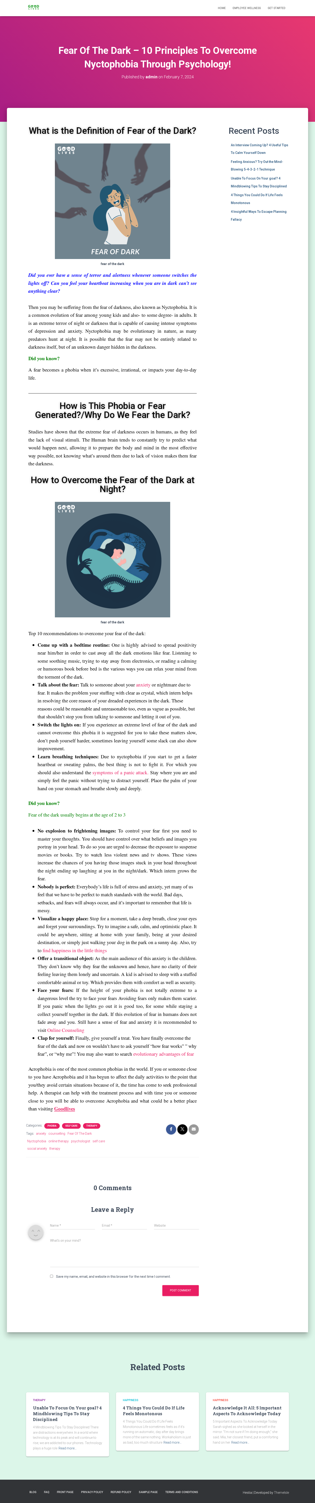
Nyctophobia (36, 1141)
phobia (52, 1126)
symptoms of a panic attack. (120, 772)
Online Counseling (65, 1030)
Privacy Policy (92, 1492)
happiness (130, 1400)
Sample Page (148, 1492)
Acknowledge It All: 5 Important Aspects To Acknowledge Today (247, 1410)
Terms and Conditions (181, 1492)
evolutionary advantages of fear (163, 1053)
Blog (33, 1492)
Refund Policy (121, 1492)
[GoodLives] (34, 8)
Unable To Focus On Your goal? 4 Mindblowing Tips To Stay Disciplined (67, 1413)
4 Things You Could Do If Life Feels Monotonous (153, 1410)
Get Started (276, 8)
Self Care (71, 1126)
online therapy (58, 1141)
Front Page (65, 1492)
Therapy (91, 1126)
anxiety (144, 684)
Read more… (68, 1448)
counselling (56, 1133)
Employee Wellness (247, 8)
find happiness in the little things (75, 950)
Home (222, 8)
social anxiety (37, 1148)
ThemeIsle (281, 1492)
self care (98, 1141)
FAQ (46, 1492)
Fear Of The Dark (80, 1133)
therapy (54, 1148)
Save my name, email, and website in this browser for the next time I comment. (113, 1276)
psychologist (80, 1141)
